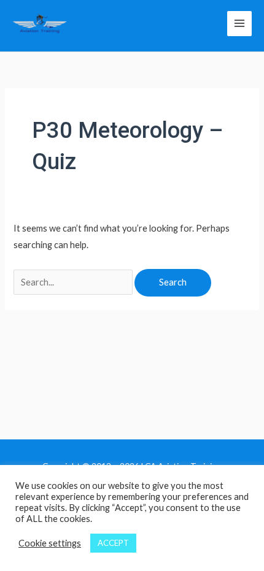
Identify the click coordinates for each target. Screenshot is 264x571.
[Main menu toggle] (239, 23)
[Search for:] (74, 282)
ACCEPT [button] (113, 543)
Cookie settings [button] (49, 543)
